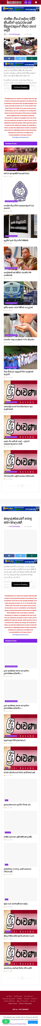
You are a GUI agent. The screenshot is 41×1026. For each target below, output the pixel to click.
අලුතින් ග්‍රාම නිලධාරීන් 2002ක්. (16, 240)
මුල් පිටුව (9, 996)
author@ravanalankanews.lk (20, 137)
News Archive (13, 1003)
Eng (25, 2)
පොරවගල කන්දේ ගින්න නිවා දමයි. (18, 968)
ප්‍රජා (6, 768)
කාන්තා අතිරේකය (9, 1001)
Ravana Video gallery (25, 1003)
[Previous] (18, 485)
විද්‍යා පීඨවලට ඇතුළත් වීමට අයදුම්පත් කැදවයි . (18, 372)
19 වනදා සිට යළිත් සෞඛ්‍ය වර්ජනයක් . (19, 476)
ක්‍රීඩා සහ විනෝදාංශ (22, 1001)
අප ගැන (32, 1001)
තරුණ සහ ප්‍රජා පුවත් (8, 999)
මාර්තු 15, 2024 (8, 342)
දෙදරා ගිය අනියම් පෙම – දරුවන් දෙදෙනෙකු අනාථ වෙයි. (16, 442)
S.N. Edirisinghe (14, 34)
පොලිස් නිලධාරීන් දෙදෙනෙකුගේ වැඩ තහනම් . (19, 206)
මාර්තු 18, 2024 (8, 676)
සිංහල (29, 2)
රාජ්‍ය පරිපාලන (28, 996)
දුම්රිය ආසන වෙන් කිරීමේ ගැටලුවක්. (18, 307)
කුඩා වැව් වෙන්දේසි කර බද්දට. (16, 903)
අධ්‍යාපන (7, 832)
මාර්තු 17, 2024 (8, 176)
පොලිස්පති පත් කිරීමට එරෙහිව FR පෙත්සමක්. (17, 273)
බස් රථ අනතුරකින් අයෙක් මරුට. (17, 173)
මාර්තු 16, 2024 (8, 211)
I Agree (33, 1023)
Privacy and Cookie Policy (17, 1024)
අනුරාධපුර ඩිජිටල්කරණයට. (15, 740)
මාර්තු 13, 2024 (8, 775)
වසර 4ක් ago (28, 34)
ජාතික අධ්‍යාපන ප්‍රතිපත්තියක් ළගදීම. (18, 836)
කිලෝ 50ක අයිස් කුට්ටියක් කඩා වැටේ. (19, 935)
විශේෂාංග (34, 999)
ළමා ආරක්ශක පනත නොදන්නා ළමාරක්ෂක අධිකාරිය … (16, 672)
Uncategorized (11, 169)
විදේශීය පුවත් (18, 996)
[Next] (22, 485)
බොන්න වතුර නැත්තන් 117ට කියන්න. (19, 339)
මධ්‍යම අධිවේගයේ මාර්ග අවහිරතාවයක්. (19, 772)
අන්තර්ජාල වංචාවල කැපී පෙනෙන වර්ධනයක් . (17, 870)
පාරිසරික (8, 931)
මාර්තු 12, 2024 (8, 939)
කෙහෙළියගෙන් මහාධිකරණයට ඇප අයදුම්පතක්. (18, 407)
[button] (6, 1021)
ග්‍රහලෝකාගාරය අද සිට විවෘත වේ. (17, 804)
